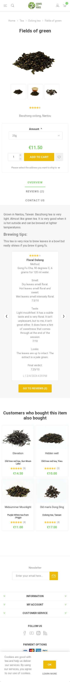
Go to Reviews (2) (35, 388)
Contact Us (35, 200)
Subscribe (54, 576)
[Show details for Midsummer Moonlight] (18, 491)
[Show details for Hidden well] (52, 437)
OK (50, 664)
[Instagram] (38, 633)
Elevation (18, 453)
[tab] (35, 182)
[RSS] (45, 633)
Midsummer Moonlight (18, 507)
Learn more (49, 673)
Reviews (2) (35, 191)
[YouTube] (31, 633)
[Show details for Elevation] (18, 437)
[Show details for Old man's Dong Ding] (52, 491)
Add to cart (39, 157)
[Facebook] (25, 633)
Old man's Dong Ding (52, 507)
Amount (34, 129)
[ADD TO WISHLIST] (59, 157)
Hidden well (52, 453)
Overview (35, 182)
